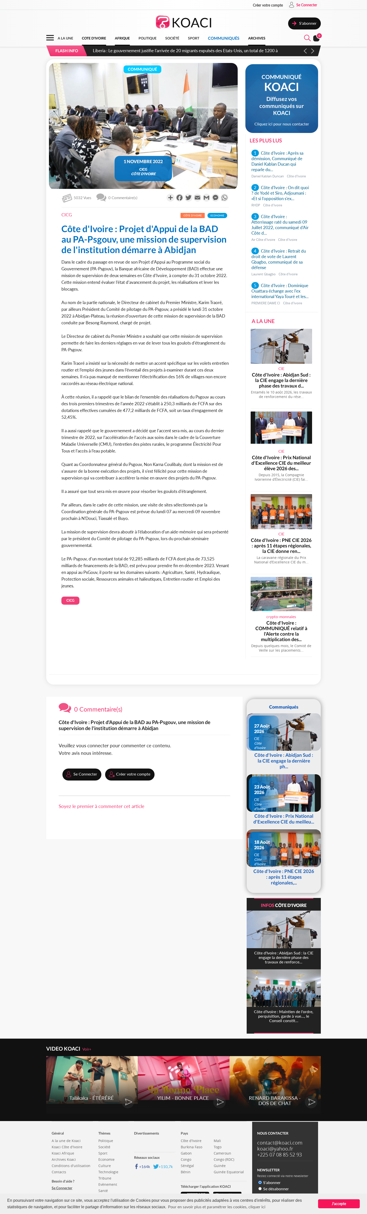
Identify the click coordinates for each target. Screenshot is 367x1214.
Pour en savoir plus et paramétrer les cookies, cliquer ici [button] (216, 1206)
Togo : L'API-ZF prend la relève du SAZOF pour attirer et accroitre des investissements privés (178, 50)
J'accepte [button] (339, 1204)
